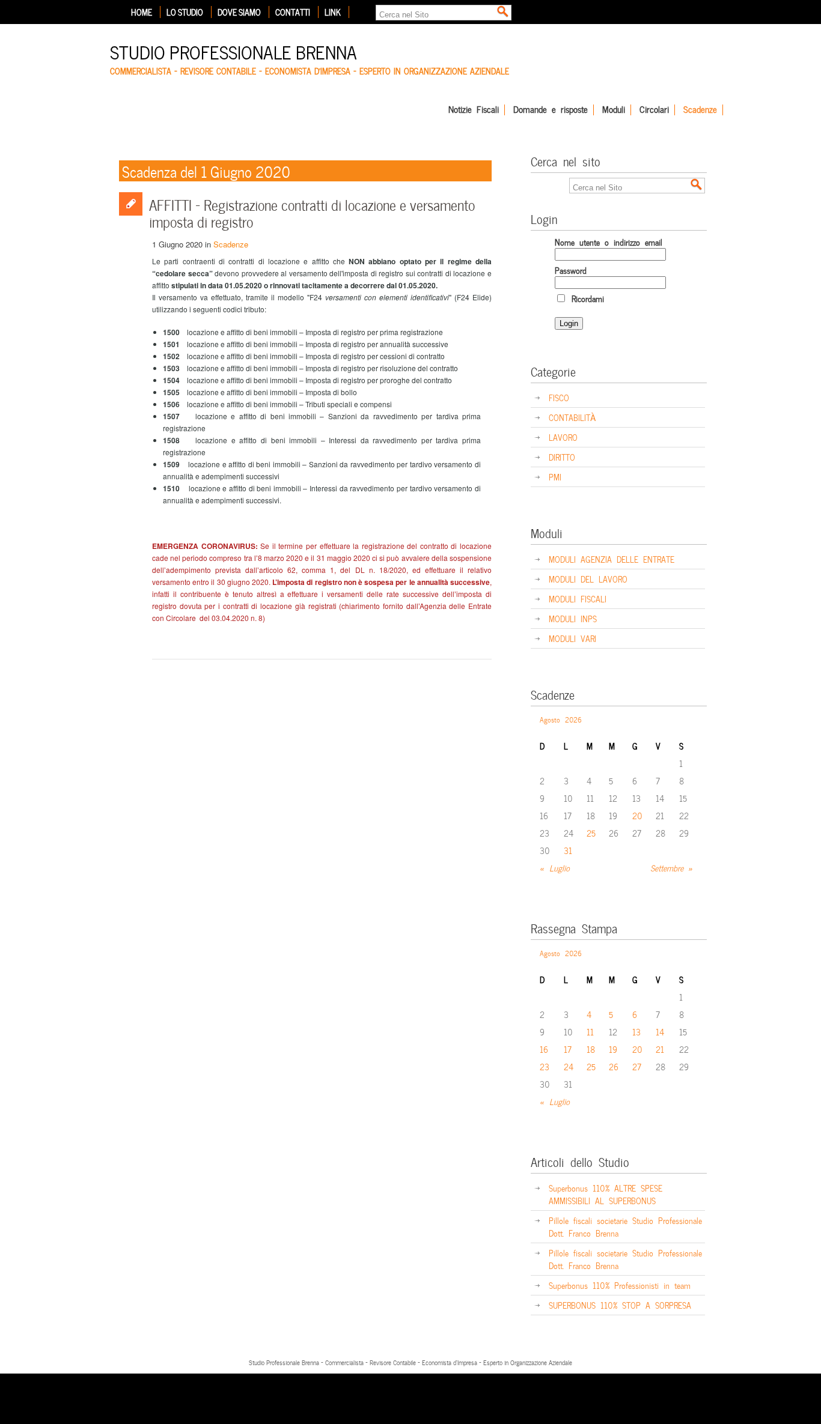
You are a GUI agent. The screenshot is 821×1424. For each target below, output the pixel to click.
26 (613, 1066)
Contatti (292, 12)
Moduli (613, 110)
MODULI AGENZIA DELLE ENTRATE (611, 559)
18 (591, 1049)
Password (571, 270)
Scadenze (700, 110)
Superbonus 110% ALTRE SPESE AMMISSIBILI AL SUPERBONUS (605, 1194)
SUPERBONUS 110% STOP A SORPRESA (620, 1304)
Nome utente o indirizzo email (608, 241)
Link (333, 12)
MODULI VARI (572, 638)
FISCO (559, 397)
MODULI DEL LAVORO (588, 578)
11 (590, 1031)
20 (637, 815)
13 (636, 1031)
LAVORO (563, 437)
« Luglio (555, 867)
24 (568, 1066)
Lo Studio (184, 12)
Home (141, 12)
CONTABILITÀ (572, 417)
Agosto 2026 (561, 719)
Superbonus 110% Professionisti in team (620, 1285)
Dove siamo (239, 12)
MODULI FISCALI (577, 598)
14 (660, 1031)
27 (636, 1066)
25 (591, 832)
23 (544, 1066)
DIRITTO (562, 456)
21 (660, 1049)
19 (613, 1049)
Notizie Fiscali (473, 110)
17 (568, 1049)
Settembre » (671, 867)
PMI (555, 476)
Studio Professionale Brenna (233, 50)
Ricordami (585, 298)
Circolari (654, 110)
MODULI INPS (573, 618)
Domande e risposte (550, 110)
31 (568, 850)
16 (544, 1049)
